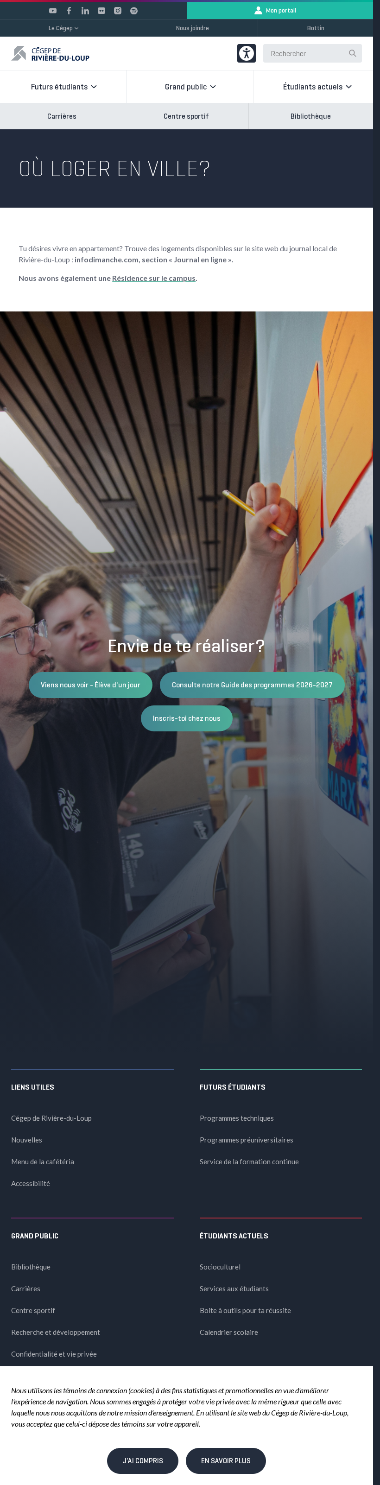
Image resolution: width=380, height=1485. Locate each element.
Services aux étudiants (234, 1288)
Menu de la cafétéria (42, 1161)
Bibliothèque (311, 116)
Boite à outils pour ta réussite (245, 1310)
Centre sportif (186, 116)
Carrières (61, 116)
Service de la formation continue (249, 1161)
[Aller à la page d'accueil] (50, 53)
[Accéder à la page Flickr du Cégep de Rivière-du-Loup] (101, 10)
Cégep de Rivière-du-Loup (51, 1118)
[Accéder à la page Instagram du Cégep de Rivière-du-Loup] (117, 10)
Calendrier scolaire (229, 1332)
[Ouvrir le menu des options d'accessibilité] (246, 53)
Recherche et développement (55, 1332)
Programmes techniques (237, 1118)
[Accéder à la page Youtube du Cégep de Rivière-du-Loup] (53, 10)
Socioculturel (220, 1267)
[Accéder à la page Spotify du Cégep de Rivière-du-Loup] (134, 10)
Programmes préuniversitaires (246, 1140)
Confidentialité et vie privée (54, 1354)
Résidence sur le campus (154, 277)
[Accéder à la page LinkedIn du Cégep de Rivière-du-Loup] (85, 10)
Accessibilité (30, 1183)
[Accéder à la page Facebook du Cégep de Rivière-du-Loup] (69, 10)
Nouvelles (26, 1140)
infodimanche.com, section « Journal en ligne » (153, 259)
